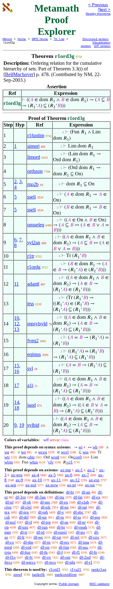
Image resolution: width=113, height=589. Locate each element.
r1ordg (33, 267)
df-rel (74, 537)
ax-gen (17, 475)
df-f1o (10, 557)
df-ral (82, 507)
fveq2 (33, 340)
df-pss (95, 517)
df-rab (43, 512)
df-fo (93, 552)
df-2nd (85, 557)
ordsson (35, 171)
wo (23, 452)
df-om (65, 557)
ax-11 (56, 480)
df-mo (45, 502)
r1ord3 (54, 569)
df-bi (70, 492)
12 (16, 323)
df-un (42, 517)
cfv (51, 462)
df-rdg (70, 562)
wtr (7, 457)
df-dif (24, 517)
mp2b (33, 184)
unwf (17, 574)
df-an (86, 492)
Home (22, 39)
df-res (64, 542)
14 (16, 402)
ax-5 (52, 475)
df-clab (83, 502)
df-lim (64, 547)
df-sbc (78, 512)
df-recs (50, 562)
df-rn (46, 542)
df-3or (20, 497)
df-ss (77, 517)
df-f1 (76, 552)
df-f (60, 552)
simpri (33, 146)
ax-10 (37, 480)
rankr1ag (98, 569)
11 (16, 284)
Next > (104, 9)
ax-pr (71, 485)
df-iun (42, 527)
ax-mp (65, 470)
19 (21, 425)
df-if (28, 522)
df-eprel (60, 532)
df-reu (24, 512)
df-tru (59, 497)
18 (16, 408)
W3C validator (99, 584)
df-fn (44, 552)
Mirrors (7, 39)
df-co (9, 542)
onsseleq (35, 224)
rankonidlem (66, 574)
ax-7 (85, 475)
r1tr (30, 256)
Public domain (69, 584)
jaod (31, 405)
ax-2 (91, 470)
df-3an (40, 497)
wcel (65, 452)
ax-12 (75, 480)
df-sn (64, 522)
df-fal (78, 497)
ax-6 (69, 475)
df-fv (29, 557)
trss (30, 303)
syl (30, 368)
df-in (60, 517)
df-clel (26, 507)
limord (33, 157)
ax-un (90, 485)
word (55, 457)
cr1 (70, 462)
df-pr (82, 522)
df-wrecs (28, 562)
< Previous (98, 5)
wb (95, 447)
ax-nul (30, 485)
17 (16, 385)
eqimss (34, 354)
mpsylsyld (37, 323)
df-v (60, 512)
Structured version (95, 39)
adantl (33, 284)
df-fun (25, 552)
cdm (31, 457)
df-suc (83, 547)
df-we (38, 537)
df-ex (96, 497)
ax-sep (10, 485)
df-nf (9, 502)
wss (86, 452)
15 (16, 365)
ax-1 (79, 470)
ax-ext (94, 480)
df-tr (23, 532)
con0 (77, 457)
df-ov (46, 557)
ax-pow (52, 485)
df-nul (10, 522)
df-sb (27, 502)
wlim (8, 462)
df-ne (64, 507)
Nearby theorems (98, 13)
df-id (40, 532)
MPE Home (40, 39)
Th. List (59, 39)
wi (80, 447)
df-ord (26, 547)
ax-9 (19, 480)
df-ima (83, 542)
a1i (30, 385)
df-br (61, 527)
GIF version (102, 46)
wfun (34, 462)
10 (16, 318)
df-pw (46, 522)
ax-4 (35, 475)
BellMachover (19, 74)
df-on (45, 547)
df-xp (56, 537)
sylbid (33, 425)
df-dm (28, 542)
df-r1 (88, 562)
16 (16, 371)
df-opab (80, 527)
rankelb (38, 574)
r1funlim (35, 135)
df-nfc (46, 507)
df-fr (20, 537)
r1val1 (75, 569)
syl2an (33, 242)
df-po (80, 532)
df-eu (63, 502)
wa (6, 452)
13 (16, 329)
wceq (42, 452)
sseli (31, 196)
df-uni (23, 527)
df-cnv (94, 537)
